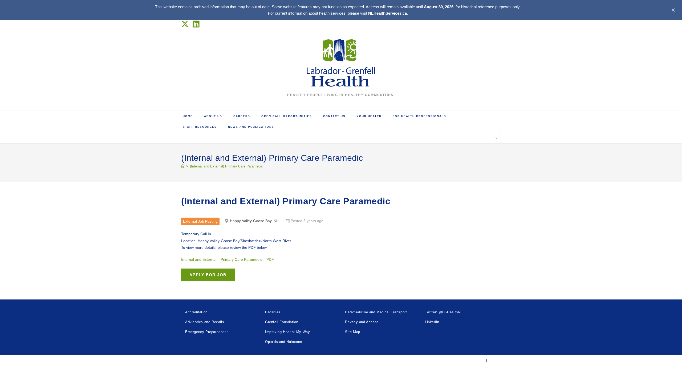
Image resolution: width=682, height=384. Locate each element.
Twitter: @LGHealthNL (443, 312)
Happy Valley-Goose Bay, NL (254, 221)
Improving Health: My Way (287, 332)
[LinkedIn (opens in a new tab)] (196, 24)
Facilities (273, 312)
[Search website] (495, 138)
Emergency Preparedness (207, 332)
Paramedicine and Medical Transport (376, 312)
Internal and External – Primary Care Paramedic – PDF (227, 259)
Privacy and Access (362, 322)
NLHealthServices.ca (387, 13)
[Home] (183, 166)
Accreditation (196, 312)
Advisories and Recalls (204, 322)
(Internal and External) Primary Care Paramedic (226, 166)
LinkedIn (432, 322)
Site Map (352, 332)
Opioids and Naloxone (283, 342)
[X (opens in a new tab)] (186, 24)
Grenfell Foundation (281, 322)
